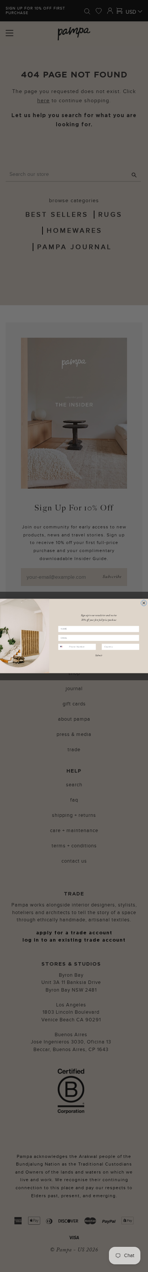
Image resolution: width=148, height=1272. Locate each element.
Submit (98, 655)
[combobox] (63, 647)
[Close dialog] (144, 603)
